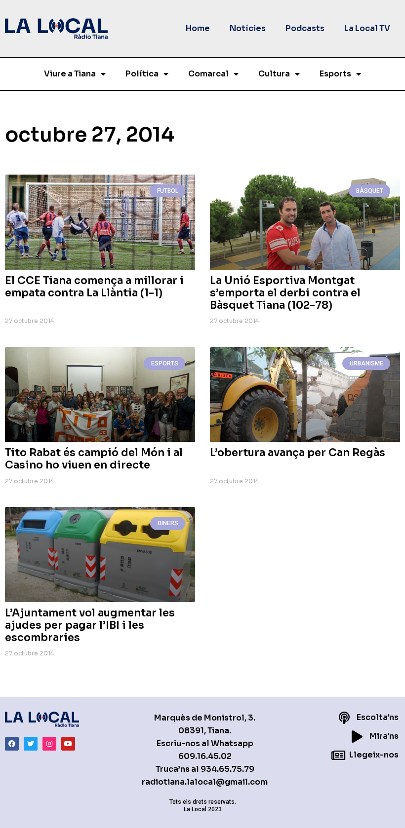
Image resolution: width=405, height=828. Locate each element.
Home (198, 28)
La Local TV (367, 28)
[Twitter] (31, 744)
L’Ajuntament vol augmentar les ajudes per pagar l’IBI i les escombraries (90, 625)
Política (142, 74)
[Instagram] (49, 744)
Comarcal (208, 74)
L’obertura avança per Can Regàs (297, 452)
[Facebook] (12, 744)
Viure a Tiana (70, 74)
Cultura (274, 74)
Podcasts (304, 28)
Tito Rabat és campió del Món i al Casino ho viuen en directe (94, 458)
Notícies (248, 28)
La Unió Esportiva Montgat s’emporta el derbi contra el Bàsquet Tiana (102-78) (285, 293)
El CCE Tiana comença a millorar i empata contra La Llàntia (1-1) (94, 286)
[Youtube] (68, 744)
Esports (335, 74)
